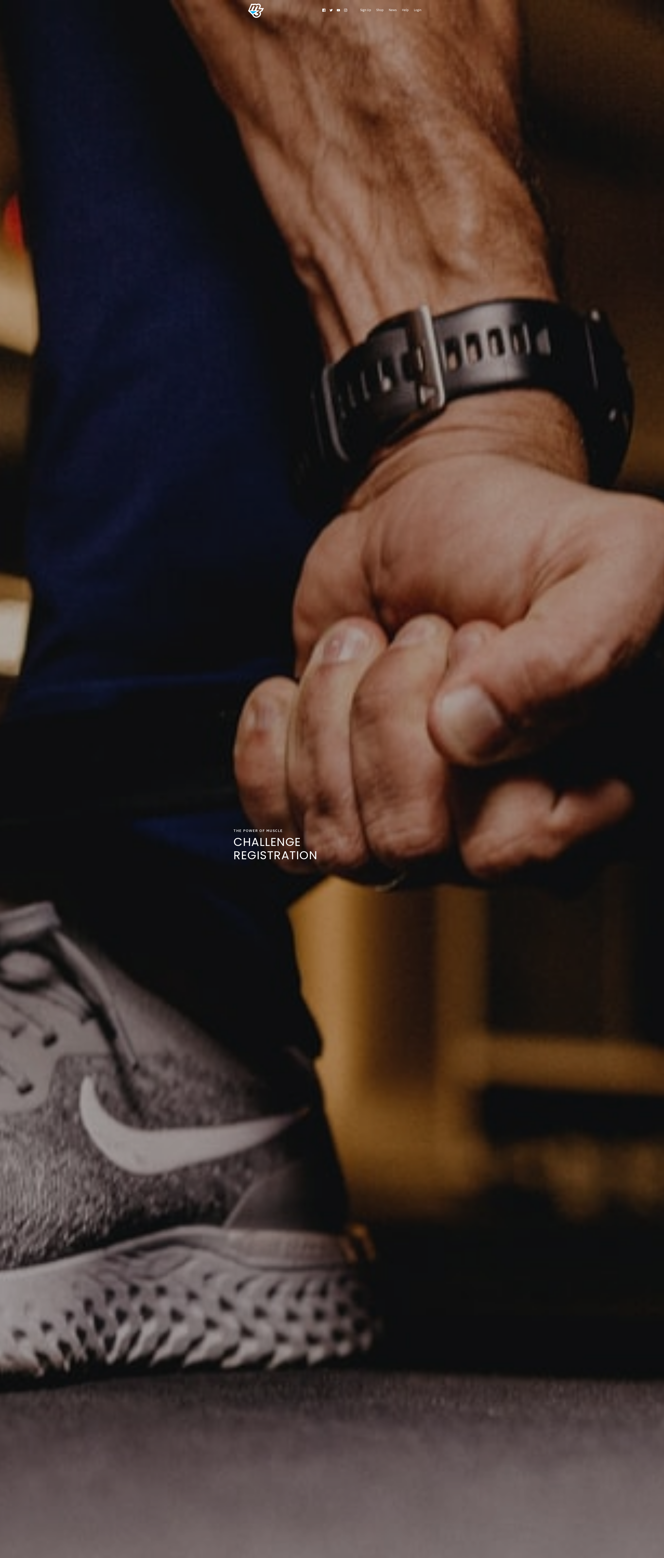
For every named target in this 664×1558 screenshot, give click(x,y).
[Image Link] (256, 11)
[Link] (324, 10)
